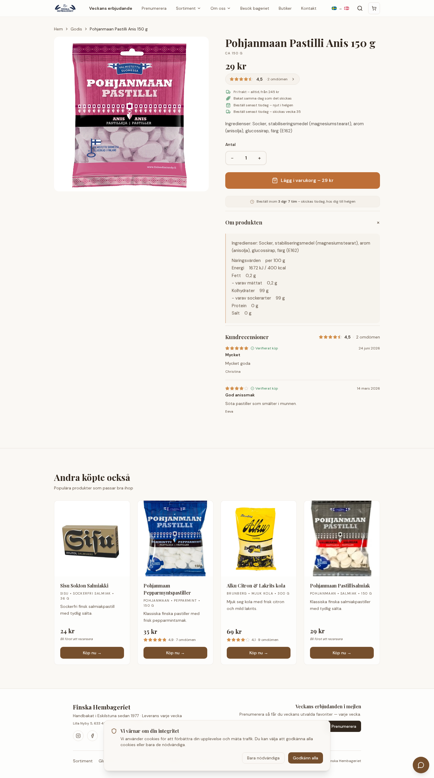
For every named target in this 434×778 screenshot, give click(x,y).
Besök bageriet (254, 8)
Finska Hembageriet (101, 707)
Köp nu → (92, 652)
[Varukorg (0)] (374, 8)
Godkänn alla (305, 758)
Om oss (218, 8)
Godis (76, 29)
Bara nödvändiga (263, 758)
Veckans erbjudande (110, 8)
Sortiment (186, 8)
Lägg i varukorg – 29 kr (307, 180)
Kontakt (308, 8)
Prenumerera (154, 8)
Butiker (285, 8)
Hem (58, 29)
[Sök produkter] (360, 8)
